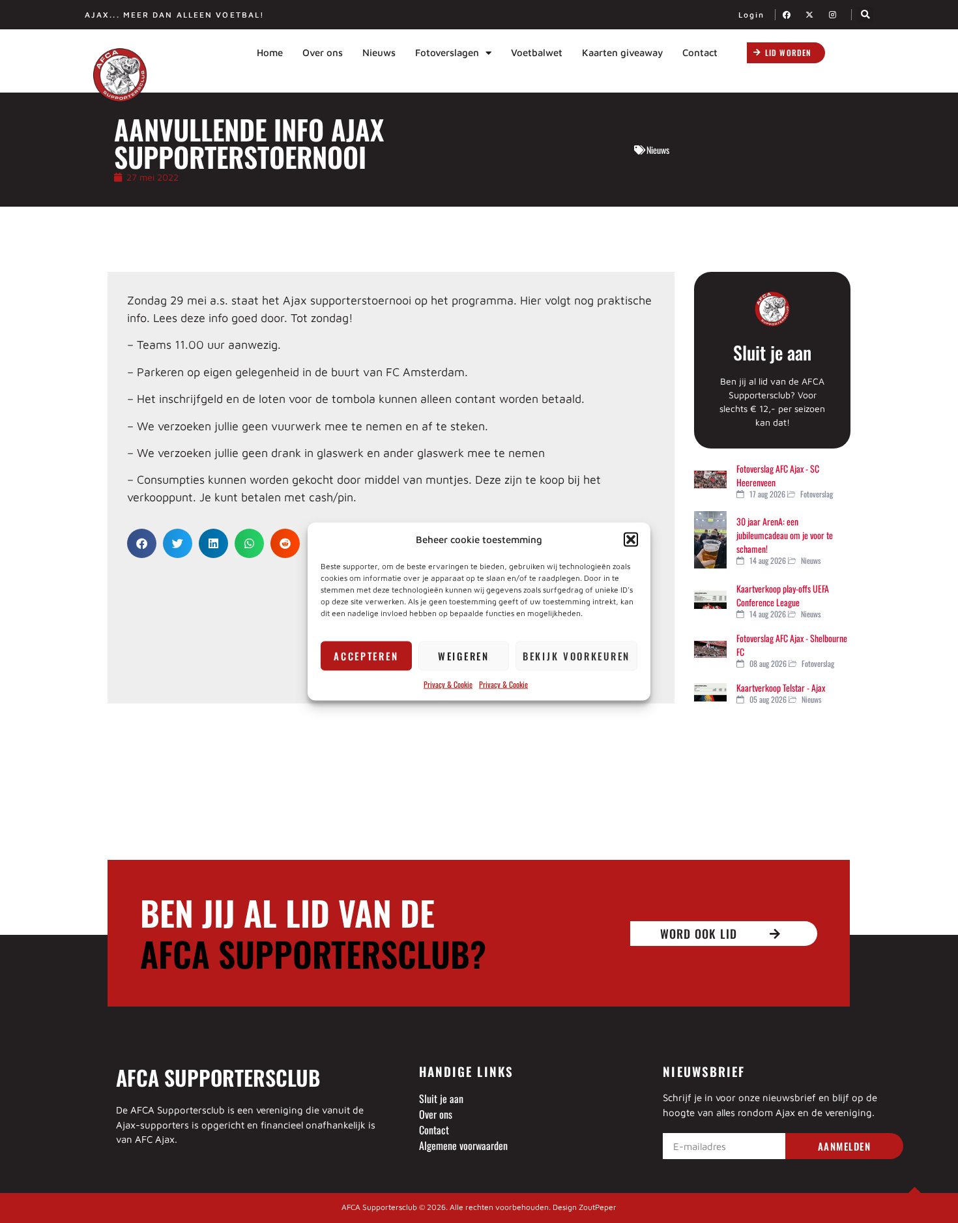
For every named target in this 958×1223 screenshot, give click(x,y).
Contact (700, 52)
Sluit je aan (772, 352)
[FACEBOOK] (790, 15)
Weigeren (463, 656)
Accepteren (366, 656)
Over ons (322, 52)
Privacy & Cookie (448, 683)
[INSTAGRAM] (836, 15)
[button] (630, 539)
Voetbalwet (536, 52)
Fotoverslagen (447, 52)
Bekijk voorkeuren (576, 656)
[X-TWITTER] (813, 15)
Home (270, 52)
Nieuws (379, 52)
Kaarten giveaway (622, 52)
